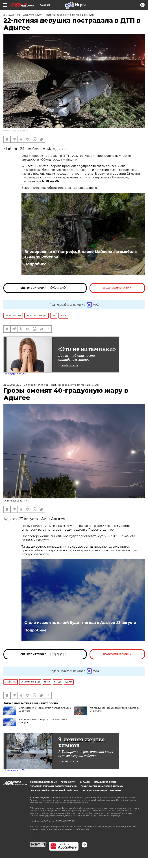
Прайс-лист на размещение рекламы (102, 786)
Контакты (84, 782)
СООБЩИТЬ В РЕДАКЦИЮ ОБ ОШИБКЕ (101, 790)
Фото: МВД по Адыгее (15, 130)
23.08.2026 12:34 (12, 384)
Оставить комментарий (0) (117, 288)
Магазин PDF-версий (105, 782)
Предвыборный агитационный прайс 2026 (54, 790)
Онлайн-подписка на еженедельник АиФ (53, 786)
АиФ (26, 500)
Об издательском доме (43, 782)
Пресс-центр (68, 782)
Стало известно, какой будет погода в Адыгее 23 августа (80, 622)
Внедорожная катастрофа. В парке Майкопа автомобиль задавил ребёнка (80, 254)
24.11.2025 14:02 (11, 14)
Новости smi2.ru (15, 374)
